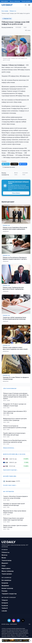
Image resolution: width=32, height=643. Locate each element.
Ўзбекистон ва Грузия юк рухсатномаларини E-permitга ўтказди (14, 426)
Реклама (4, 591)
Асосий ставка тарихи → (10, 485)
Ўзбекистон (13, 11)
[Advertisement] (16, 640)
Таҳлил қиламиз (26, 1)
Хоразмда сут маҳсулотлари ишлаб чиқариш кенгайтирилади (14, 504)
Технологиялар (6, 560)
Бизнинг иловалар (7, 588)
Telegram (6, 164)
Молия (4, 557)
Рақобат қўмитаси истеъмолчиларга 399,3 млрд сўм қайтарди (14, 434)
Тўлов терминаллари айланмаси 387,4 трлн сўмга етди (15, 412)
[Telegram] (9, 620)
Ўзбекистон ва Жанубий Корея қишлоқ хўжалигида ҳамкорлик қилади (14, 441)
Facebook (23, 164)
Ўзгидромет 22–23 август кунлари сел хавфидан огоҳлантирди (14, 404)
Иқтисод (4, 555)
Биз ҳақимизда (6, 580)
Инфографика (4, 1)
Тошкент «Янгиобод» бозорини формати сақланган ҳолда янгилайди (15, 497)
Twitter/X (15, 164)
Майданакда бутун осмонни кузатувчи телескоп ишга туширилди (15, 419)
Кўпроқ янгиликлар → (9, 447)
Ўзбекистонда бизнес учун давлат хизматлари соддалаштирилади (13, 519)
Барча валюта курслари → (10, 470)
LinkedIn (4, 611)
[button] (25, 5)
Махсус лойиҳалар (15, 1)
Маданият (5, 563)
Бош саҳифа (5, 11)
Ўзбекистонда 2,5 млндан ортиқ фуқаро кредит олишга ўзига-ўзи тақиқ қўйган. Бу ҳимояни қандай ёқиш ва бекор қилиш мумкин (16, 396)
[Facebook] (18, 620)
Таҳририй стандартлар (9, 593)
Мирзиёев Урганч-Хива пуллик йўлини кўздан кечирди (14, 511)
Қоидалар (5, 583)
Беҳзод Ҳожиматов (7, 27)
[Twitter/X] (23, 620)
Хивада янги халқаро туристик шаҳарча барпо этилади (15, 526)
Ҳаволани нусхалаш (9, 167)
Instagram (5, 603)
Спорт (4, 566)
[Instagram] (13, 620)
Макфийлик (5, 585)
